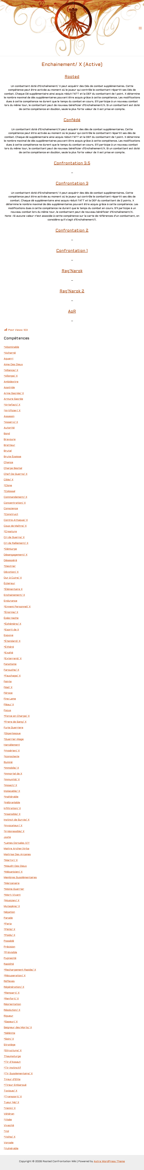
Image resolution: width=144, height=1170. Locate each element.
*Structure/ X (13, 1050)
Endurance (10, 601)
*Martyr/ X (11, 860)
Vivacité (9, 1125)
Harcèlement (12, 745)
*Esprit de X (11, 630)
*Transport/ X (13, 1096)
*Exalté (8, 653)
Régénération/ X (14, 987)
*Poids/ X (9, 935)
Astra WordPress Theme (109, 1161)
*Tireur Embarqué (15, 1085)
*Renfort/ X (11, 999)
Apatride (9, 387)
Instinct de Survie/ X (16, 820)
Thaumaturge (12, 1056)
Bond (7, 433)
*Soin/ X (9, 1039)
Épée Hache (11, 618)
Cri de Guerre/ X (14, 537)
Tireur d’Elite (12, 1079)
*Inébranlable (12, 802)
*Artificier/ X (12, 410)
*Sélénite (9, 1033)
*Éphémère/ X (12, 624)
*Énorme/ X (11, 612)
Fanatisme (10, 664)
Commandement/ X (15, 497)
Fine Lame (10, 699)
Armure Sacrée (13, 399)
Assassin (9, 416)
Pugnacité (10, 958)
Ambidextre (11, 382)
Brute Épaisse (12, 456)
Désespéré (10, 560)
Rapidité (9, 964)
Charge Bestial (13, 468)
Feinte (8, 681)
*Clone (8, 485)
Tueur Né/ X (11, 1102)
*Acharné (10, 353)
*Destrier (10, 566)
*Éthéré (9, 647)
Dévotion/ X (11, 572)
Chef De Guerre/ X (15, 474)
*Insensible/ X (12, 814)
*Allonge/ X (11, 376)
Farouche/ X (11, 670)
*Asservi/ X (11, 422)
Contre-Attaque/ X (16, 520)
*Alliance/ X (11, 370)
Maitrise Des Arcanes (17, 854)
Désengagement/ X (15, 555)
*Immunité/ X (12, 779)
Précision (9, 947)
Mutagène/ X (12, 906)
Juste (7, 837)
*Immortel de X (13, 774)
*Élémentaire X (13, 589)
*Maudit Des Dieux (15, 866)
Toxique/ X (10, 1091)
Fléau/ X (9, 704)
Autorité (9, 428)
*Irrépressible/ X (14, 831)
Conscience (11, 508)
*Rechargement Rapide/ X (20, 970)
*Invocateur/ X (13, 825)
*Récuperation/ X (15, 975)
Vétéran (9, 1114)
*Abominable (11, 347)
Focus (7, 710)
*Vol (6, 1131)
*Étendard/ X (12, 641)
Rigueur (8, 1016)
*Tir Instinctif (12, 1068)
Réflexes (9, 981)
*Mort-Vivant (12, 895)
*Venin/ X (10, 1108)
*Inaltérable (11, 797)
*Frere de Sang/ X (15, 722)
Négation (9, 912)
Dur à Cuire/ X (13, 578)
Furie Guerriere (13, 727)
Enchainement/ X (14, 595)
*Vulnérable (11, 1148)
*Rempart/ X (12, 993)
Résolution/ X (12, 1010)
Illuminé (8, 762)
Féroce (8, 693)
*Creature (10, 531)
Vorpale (9, 1143)
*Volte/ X (9, 1137)
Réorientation (12, 1004)
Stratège (9, 1045)
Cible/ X (8, 480)
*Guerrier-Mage (14, 739)
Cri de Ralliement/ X (16, 543)
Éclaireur (9, 583)
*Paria (8, 924)
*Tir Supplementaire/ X (18, 1073)
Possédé (9, 941)
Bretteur (9, 445)
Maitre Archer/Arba (16, 848)
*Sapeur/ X (11, 1022)
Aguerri (8, 359)
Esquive (8, 635)
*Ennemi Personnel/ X (17, 607)
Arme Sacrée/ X (14, 393)
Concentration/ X (15, 503)
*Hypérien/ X (12, 751)
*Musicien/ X (11, 900)
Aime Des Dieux (13, 364)
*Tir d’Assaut (12, 1062)
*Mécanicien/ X (13, 872)
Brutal (8, 451)
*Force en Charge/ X (17, 716)
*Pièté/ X (9, 929)
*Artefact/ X (12, 405)
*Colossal (9, 491)
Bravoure (10, 439)
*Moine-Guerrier (14, 889)
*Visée (8, 1119)
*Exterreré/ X (13, 658)
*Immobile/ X (11, 768)
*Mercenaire (12, 883)
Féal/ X (8, 687)
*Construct (11, 514)
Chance (8, 462)
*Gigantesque (12, 733)
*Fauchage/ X (12, 676)
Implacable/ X (12, 791)
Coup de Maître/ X (15, 526)
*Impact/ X (10, 785)
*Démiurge (10, 549)
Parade (8, 918)
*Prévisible (10, 952)
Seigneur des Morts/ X (18, 1027)
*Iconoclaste (11, 756)
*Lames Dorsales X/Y (17, 843)
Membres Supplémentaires (20, 877)
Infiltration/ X (12, 808)
